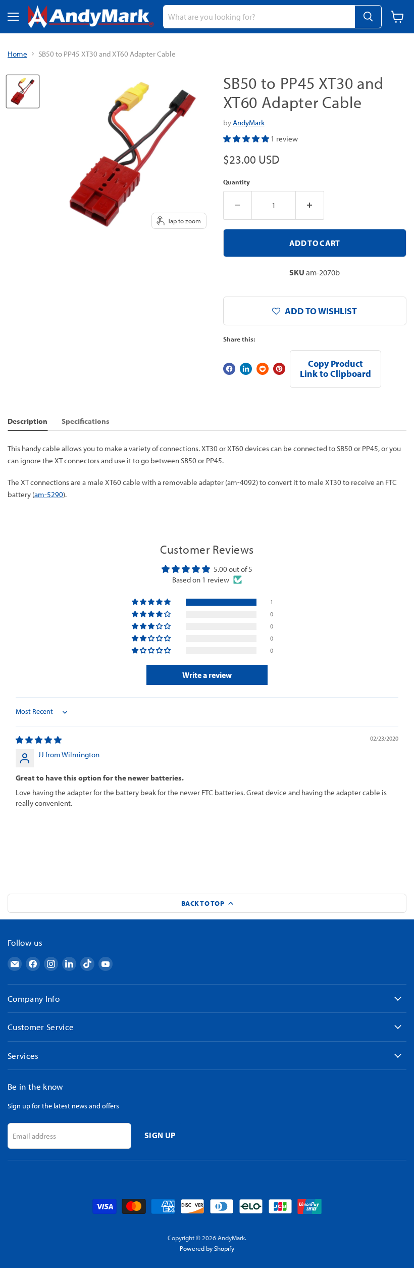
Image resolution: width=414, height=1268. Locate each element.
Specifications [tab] (86, 421)
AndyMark (249, 122)
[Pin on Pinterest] (279, 369)
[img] (39, 740)
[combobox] (258, 16)
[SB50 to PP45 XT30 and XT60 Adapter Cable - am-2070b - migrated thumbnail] (23, 91)
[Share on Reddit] (262, 369)
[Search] (368, 16)
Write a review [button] (207, 675)
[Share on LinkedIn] (246, 369)
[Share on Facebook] (229, 369)
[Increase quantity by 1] (310, 205)
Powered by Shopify (207, 1248)
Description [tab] (27, 421)
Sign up (159, 1135)
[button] (247, 138)
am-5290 (48, 494)
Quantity (236, 182)
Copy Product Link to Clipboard (335, 369)
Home (17, 54)
